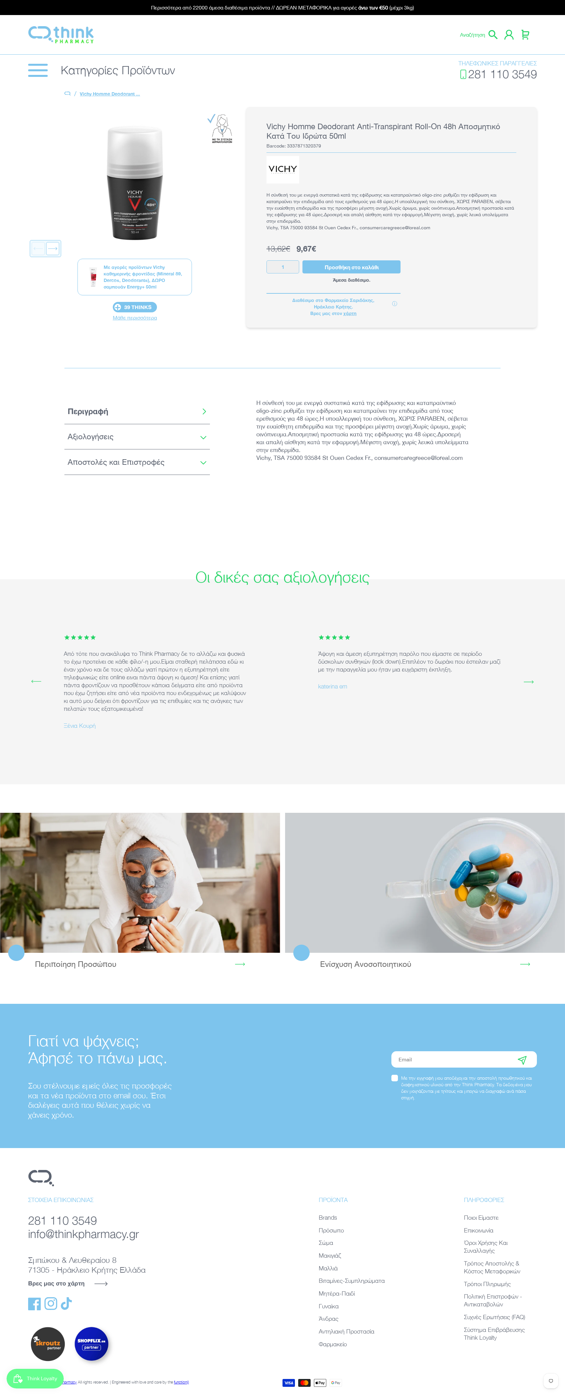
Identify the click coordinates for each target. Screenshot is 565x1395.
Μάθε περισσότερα (135, 318)
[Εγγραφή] (522, 1059)
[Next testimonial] (529, 682)
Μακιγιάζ (330, 1255)
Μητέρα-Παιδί (337, 1293)
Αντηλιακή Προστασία (346, 1331)
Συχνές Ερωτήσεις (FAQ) (494, 1317)
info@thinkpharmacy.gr (83, 1234)
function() (181, 1382)
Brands (328, 1217)
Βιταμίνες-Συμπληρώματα (352, 1280)
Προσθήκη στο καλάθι (352, 267)
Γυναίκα (329, 1306)
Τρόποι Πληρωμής (487, 1284)
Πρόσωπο (331, 1230)
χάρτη (349, 313)
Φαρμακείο (333, 1344)
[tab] (137, 411)
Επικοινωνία (478, 1230)
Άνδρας (328, 1318)
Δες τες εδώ (424, 882)
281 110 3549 (502, 74)
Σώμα (326, 1242)
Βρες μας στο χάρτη (56, 1283)
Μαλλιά (328, 1268)
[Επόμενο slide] (52, 248)
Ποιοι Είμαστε (481, 1217)
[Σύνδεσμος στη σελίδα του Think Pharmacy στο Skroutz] (47, 1362)
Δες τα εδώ (140, 882)
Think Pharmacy (63, 1382)
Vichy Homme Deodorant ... (110, 93)
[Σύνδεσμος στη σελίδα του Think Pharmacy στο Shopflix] (91, 1366)
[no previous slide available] (38, 248)
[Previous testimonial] (36, 682)
